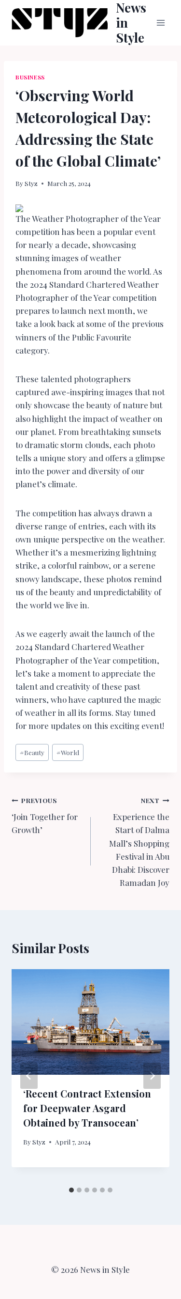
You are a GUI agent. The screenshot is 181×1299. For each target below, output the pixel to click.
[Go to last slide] (29, 1076)
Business (30, 77)
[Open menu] (160, 22)
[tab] (71, 1190)
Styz (31, 183)
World (67, 752)
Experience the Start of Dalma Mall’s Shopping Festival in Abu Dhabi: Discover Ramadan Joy (139, 842)
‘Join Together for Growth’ (45, 815)
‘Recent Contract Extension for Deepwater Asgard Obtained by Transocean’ (87, 1108)
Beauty (32, 752)
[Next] (152, 1076)
